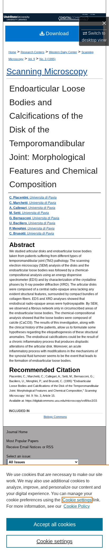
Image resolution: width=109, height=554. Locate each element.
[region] (54, 509)
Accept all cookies (55, 524)
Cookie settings (77, 500)
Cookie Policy (76, 506)
